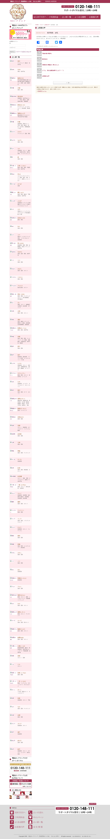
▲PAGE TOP (93, 803)
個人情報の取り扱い (86, 836)
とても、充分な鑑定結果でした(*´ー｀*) (53, 70)
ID (10, 43)
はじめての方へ (18, 813)
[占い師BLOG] (20, 795)
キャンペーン (37, 817)
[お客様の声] (94, 17)
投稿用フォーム (42, 91)
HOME (36, 24)
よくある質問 (18, 822)
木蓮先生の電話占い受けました (50, 64)
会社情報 (37, 827)
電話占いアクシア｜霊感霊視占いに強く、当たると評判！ (44, 836)
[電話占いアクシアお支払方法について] (20, 783)
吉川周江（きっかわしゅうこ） (51, 46)
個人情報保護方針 (77, 836)
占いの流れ (37, 813)
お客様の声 (46, 24)
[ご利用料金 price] (54, 17)
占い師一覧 (37, 822)
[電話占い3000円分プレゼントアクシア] (20, 34)
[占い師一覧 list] (66, 17)
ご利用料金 (18, 817)
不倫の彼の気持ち (47, 53)
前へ (69, 82)
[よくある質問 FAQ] (80, 17)
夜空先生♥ (45, 59)
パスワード (12, 47)
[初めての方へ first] (40, 17)
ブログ (41, 24)
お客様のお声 (46, 76)
